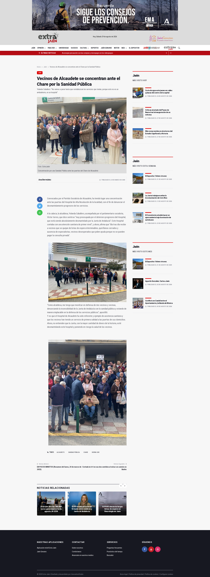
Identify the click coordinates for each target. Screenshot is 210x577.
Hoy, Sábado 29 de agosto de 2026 (105, 37)
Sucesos (74, 48)
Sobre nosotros (77, 548)
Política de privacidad (136, 574)
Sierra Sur (95, 452)
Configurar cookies (166, 574)
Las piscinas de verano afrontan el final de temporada (80, 53)
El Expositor (134, 48)
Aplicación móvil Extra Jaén (46, 548)
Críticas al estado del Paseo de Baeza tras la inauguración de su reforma (157, 112)
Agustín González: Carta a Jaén (157, 281)
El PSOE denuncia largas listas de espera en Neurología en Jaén (112, 509)
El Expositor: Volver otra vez (156, 176)
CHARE (85, 452)
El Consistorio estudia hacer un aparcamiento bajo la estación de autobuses (158, 217)
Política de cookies (151, 574)
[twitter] (40, 206)
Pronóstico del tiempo (114, 552)
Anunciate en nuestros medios (82, 555)
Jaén (33, 48)
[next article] (166, 53)
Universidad (64, 48)
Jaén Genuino (106, 48)
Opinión (40, 48)
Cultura (83, 48)
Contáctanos (76, 552)
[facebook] (40, 199)
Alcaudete (61, 452)
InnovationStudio (77, 574)
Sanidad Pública (74, 452)
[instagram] (158, 549)
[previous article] (171, 53)
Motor (116, 48)
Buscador (110, 555)
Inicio (39, 67)
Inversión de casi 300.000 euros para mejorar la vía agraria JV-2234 (51, 509)
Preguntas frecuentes (114, 548)
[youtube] (151, 549)
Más (123, 48)
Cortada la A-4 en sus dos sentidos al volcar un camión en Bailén (104, 468)
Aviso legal (124, 574)
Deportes (95, 48)
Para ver (51, 48)
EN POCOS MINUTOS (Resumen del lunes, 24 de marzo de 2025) (59, 468)
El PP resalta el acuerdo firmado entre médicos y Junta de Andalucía (82, 509)
